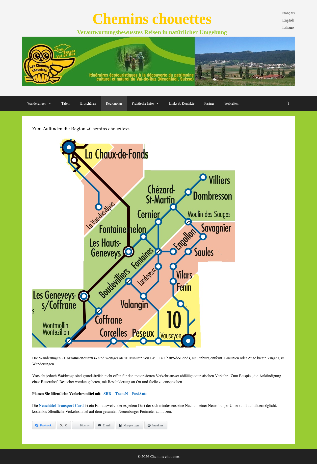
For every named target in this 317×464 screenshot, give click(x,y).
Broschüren (88, 103)
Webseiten (231, 103)
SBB (107, 393)
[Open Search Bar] (287, 103)
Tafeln (65, 103)
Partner (209, 103)
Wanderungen (36, 103)
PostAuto (139, 393)
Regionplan (114, 103)
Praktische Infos (143, 103)
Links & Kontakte (181, 103)
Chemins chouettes (151, 19)
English (288, 20)
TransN (121, 393)
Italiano (288, 27)
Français (288, 12)
